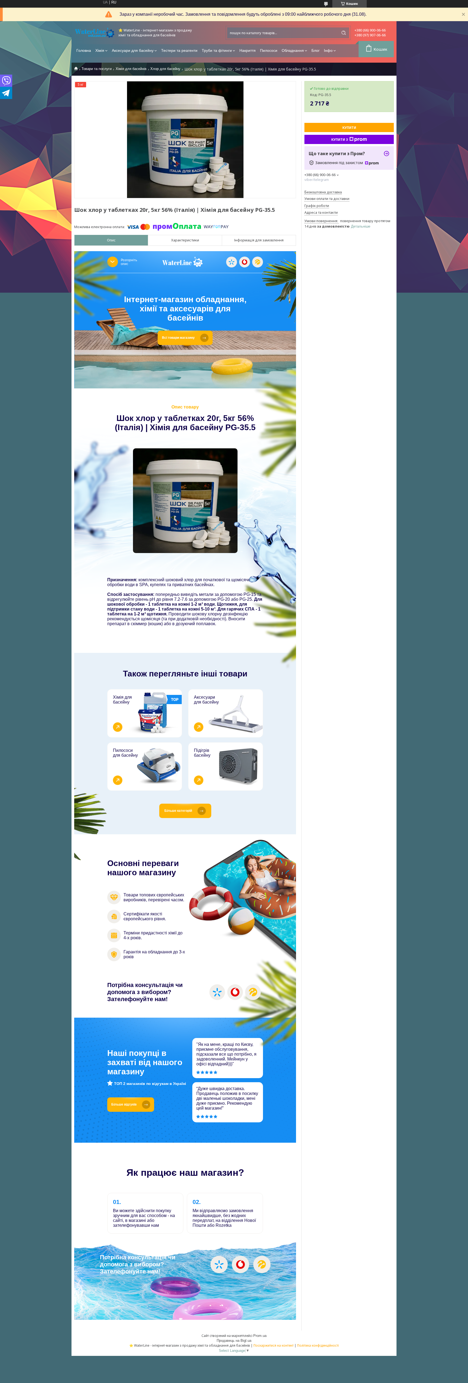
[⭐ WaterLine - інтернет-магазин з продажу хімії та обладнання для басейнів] (94, 33)
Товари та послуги (97, 69)
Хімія (99, 50)
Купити (349, 127)
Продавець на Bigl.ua (234, 1341)
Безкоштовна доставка (323, 192)
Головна (83, 50)
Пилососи (268, 50)
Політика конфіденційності (318, 1345)
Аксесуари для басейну (133, 50)
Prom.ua (259, 1336)
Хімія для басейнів (131, 69)
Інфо (328, 50)
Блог (315, 50)
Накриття (247, 50)
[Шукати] (343, 32)
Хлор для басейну (165, 69)
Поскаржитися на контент (273, 1345)
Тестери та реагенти (179, 50)
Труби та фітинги (217, 50)
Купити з (339, 139)
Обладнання (293, 50)
